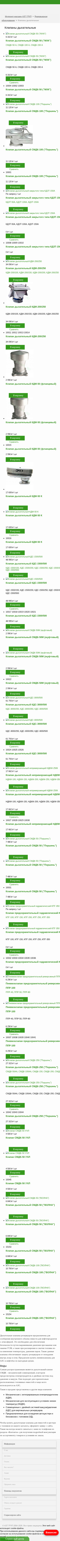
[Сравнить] (7, 52)
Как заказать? (9, 1467)
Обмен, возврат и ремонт (13, 1503)
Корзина (7, 1479)
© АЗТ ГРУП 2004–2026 (12, 1526)
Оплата (6, 1462)
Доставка (7, 1456)
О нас (6, 1450)
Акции (6, 1473)
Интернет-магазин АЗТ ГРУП (18, 16)
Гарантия (7, 1509)
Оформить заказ (9, 1484)
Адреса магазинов (10, 1497)
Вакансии (51, 1532)
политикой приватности (17, 1536)
